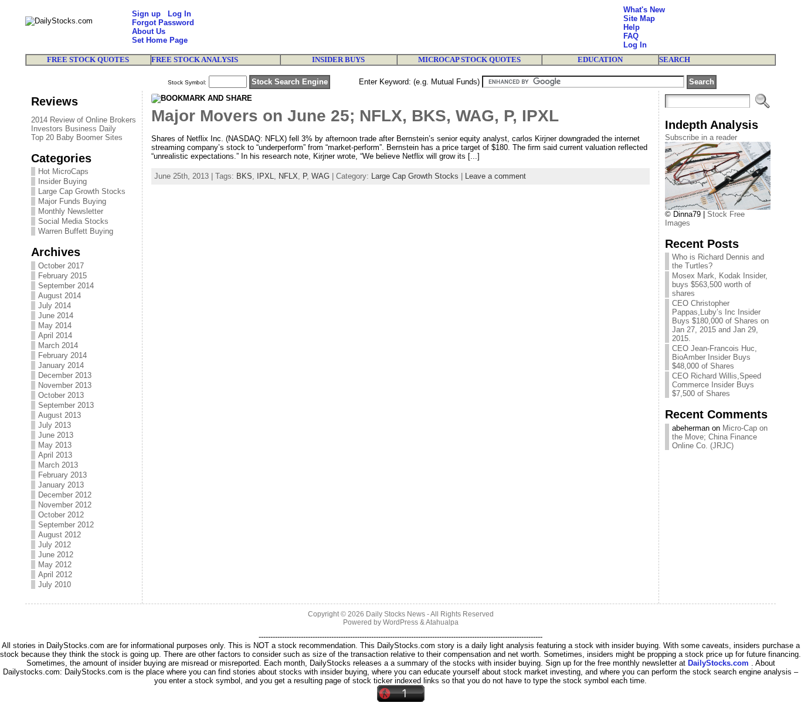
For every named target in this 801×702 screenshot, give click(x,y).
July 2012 (54, 544)
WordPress (400, 622)
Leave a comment (495, 176)
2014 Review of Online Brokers (83, 119)
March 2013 (58, 465)
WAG (320, 176)
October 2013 (61, 395)
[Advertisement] (408, 27)
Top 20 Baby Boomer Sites (77, 137)
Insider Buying (62, 181)
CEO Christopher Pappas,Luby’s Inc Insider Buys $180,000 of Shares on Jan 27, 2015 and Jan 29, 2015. (720, 321)
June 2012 (55, 554)
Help (631, 27)
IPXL (265, 176)
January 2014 (61, 365)
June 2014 (55, 315)
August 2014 (59, 295)
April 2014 (55, 335)
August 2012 (59, 534)
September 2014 (66, 285)
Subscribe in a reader (701, 137)
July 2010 (54, 584)
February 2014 (62, 355)
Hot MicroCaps (63, 171)
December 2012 (64, 494)
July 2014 (54, 305)
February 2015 (62, 275)
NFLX (288, 176)
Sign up (146, 13)
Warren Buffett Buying (75, 231)
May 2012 (55, 564)
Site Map (639, 18)
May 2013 (55, 445)
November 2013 (64, 385)
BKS (244, 176)
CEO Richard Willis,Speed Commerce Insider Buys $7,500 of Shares (716, 385)
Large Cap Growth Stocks (81, 191)
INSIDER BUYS (338, 59)
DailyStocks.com (718, 663)
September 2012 (66, 524)
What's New (644, 9)
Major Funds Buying (72, 201)
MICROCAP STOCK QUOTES (469, 59)
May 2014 (55, 325)
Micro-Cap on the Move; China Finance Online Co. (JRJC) (720, 437)
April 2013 (55, 455)
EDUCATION (600, 59)
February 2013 (62, 475)
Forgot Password (163, 22)
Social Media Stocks (73, 221)
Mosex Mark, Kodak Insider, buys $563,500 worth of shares (720, 284)
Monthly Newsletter (70, 211)
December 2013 (64, 375)
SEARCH (674, 59)
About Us (148, 31)
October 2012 (61, 514)
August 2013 (59, 415)
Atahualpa (442, 622)
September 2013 (66, 405)
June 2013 (55, 435)
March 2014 (58, 345)
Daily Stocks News (395, 614)
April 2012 (55, 574)
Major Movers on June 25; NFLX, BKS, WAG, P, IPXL (355, 116)
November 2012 (64, 504)
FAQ (631, 36)
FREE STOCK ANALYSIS (194, 59)
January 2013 (61, 485)
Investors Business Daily (73, 128)
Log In (179, 13)
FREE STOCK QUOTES (88, 59)
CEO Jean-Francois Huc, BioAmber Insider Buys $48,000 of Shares (714, 357)
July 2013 (54, 425)
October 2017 (61, 265)
